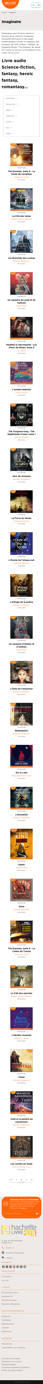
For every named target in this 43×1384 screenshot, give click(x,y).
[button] (11, 98)
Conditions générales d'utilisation (16, 1367)
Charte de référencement (12, 1370)
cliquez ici (23, 1208)
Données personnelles (11, 1358)
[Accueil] (10, 5)
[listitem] (3, 1267)
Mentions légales (9, 1364)
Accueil (4, 12)
